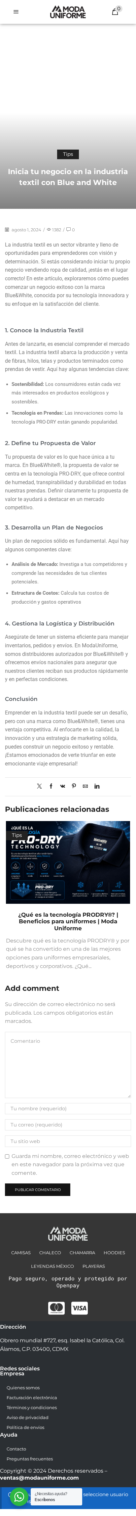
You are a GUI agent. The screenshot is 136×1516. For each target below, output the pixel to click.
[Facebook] (51, 787)
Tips (68, 154)
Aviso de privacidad (28, 1417)
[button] (16, 11)
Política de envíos (25, 1427)
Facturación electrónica (32, 1397)
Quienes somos (23, 1387)
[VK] (62, 787)
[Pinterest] (74, 787)
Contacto (16, 1448)
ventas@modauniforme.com (39, 1478)
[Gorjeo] (41, 787)
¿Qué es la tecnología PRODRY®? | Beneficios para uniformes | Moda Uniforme (68, 921)
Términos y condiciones (32, 1407)
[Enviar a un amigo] (85, 787)
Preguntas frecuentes (30, 1458)
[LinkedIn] (95, 787)
